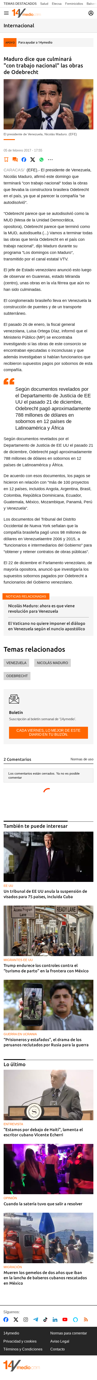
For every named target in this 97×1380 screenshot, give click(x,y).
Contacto (57, 1349)
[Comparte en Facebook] (23, 159)
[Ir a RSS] (86, 1319)
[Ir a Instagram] (26, 1319)
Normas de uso (82, 759)
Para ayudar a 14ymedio (35, 42)
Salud (44, 3)
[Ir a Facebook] (6, 1319)
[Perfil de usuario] (91, 13)
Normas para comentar (68, 1333)
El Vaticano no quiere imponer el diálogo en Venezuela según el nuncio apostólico (46, 626)
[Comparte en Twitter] (32, 159)
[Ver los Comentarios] (15, 159)
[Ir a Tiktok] (46, 1319)
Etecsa (57, 3)
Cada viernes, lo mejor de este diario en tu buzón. (48, 732)
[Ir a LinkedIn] (56, 1319)
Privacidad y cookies (20, 1341)
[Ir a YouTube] (65, 1319)
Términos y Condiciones (22, 1349)
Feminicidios (74, 3)
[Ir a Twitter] (17, 1319)
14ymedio (11, 1333)
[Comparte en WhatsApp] (41, 159)
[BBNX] (21, 1365)
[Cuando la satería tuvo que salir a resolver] (48, 1169)
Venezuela (16, 663)
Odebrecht (17, 676)
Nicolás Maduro (52, 663)
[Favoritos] (6, 159)
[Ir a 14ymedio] (26, 13)
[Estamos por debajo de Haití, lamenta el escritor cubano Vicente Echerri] (48, 1095)
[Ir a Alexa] (76, 1319)
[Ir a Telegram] (36, 1319)
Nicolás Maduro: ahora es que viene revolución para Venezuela (41, 608)
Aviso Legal (59, 1341)
